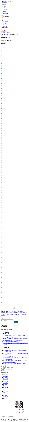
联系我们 (5, 384)
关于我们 (5, 383)
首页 (4, 20)
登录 (5, 13)
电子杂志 (5, 27)
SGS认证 (5, 392)
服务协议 (5, 377)
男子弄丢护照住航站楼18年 (10, 337)
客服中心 (5, 11)
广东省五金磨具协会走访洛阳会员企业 (13, 340)
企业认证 (5, 9)
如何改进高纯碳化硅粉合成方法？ (11, 341)
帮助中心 (5, 385)
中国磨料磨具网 (10, 416)
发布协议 (5, 376)
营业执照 (22, 420)
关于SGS (5, 391)
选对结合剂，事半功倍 (9, 356)
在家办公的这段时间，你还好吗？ (14, 311)
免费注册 (8, 13)
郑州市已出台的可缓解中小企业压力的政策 (17, 312)
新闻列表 (5, 396)
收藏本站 (5, 2)
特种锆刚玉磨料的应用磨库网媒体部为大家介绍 (15, 338)
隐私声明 (5, 379)
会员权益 (5, 387)
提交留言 (16, 321)
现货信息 (5, 21)
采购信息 (5, 23)
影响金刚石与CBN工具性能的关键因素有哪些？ (15, 363)
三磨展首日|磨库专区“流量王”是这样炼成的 (14, 335)
